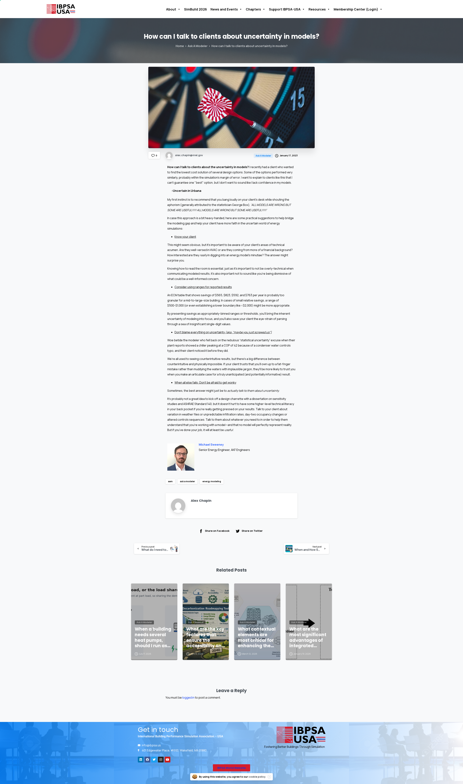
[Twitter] (154, 759)
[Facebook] (147, 759)
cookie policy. (257, 776)
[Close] (269, 777)
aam (170, 481)
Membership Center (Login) (356, 9)
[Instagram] (161, 759)
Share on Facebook (217, 530)
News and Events (224, 9)
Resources (317, 9)
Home (180, 46)
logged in (188, 698)
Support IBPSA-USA (285, 9)
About (171, 9)
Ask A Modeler (198, 46)
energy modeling (211, 481)
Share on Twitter (252, 530)
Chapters (253, 9)
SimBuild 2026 (195, 9)
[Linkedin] (141, 759)
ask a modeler (187, 481)
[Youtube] (167, 759)
